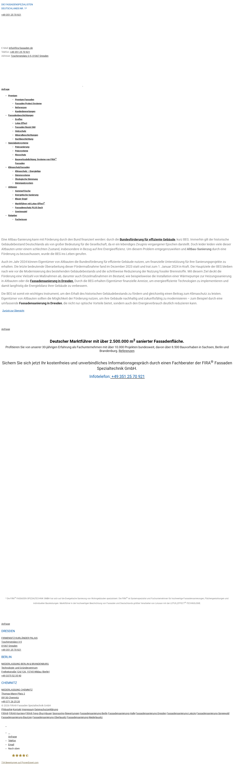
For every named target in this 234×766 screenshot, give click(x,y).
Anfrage (5, 89)
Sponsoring (58, 713)
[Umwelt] (12, 440)
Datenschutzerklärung (46, 709)
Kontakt (17, 709)
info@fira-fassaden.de (21, 48)
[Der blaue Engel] (12, 581)
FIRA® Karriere (17, 713)
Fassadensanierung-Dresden (151, 713)
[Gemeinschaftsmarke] (12, 557)
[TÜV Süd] (12, 417)
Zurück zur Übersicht (13, 310)
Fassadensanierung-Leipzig (181, 713)
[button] (120, 749)
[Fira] (12, 534)
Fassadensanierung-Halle (121, 713)
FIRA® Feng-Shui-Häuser (38, 713)
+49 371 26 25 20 (10, 701)
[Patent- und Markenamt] (12, 487)
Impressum (28, 709)
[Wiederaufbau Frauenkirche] (12, 511)
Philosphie (6, 709)
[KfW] (12, 464)
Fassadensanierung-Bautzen (16, 717)
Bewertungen (72, 713)
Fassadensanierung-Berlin (94, 713)
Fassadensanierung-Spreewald (212, 713)
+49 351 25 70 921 (11, 14)
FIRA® (4, 713)
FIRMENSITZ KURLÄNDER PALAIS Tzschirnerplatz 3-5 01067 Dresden (19, 642)
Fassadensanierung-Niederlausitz (85, 717)
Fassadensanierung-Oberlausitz (49, 717)
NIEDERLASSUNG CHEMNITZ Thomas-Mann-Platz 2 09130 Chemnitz (17, 693)
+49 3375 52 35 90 (11, 675)
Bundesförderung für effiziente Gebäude (147, 239)
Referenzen (126, 351)
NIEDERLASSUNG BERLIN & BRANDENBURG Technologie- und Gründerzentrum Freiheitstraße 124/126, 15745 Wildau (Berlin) (25, 667)
